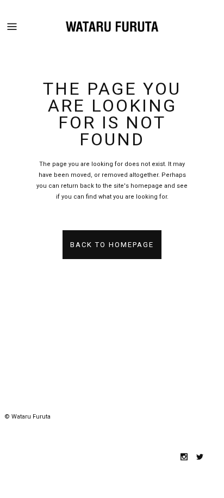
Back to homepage (112, 245)
